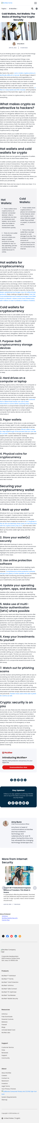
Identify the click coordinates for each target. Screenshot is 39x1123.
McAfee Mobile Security (10, 918)
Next (35, 888)
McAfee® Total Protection (10, 982)
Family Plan (6, 920)
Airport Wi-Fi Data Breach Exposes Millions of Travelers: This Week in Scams (17, 890)
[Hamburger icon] (35, 3)
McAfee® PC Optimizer (9, 992)
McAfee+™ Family (7, 979)
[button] (37, 9)
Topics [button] (4, 9)
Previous (4, 888)
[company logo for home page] (6, 3)
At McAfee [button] (13, 9)
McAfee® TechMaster (9, 995)
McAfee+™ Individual (9, 976)
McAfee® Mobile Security (10, 998)
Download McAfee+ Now (18, 767)
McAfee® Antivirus (8, 985)
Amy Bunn (20, 44)
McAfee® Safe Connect (9, 989)
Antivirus (5, 916)
